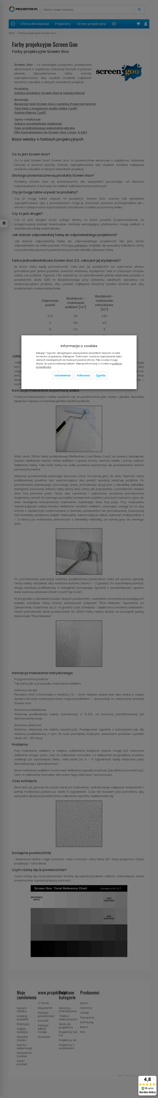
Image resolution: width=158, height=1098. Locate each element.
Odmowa (83, 375)
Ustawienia (63, 375)
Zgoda (100, 375)
